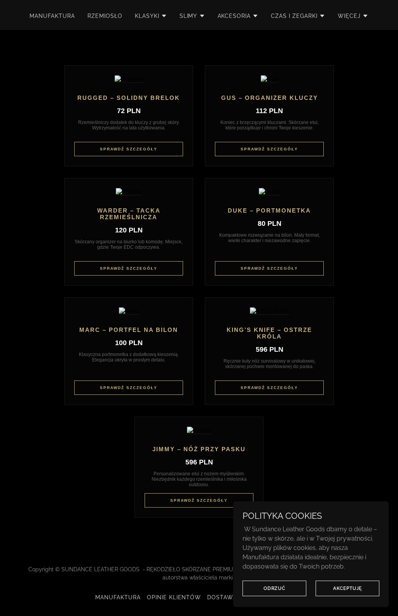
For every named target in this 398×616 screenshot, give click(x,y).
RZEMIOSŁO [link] (104, 16)
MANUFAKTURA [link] (52, 16)
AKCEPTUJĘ (347, 588)
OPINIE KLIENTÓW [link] (174, 597)
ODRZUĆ (274, 588)
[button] (151, 16)
